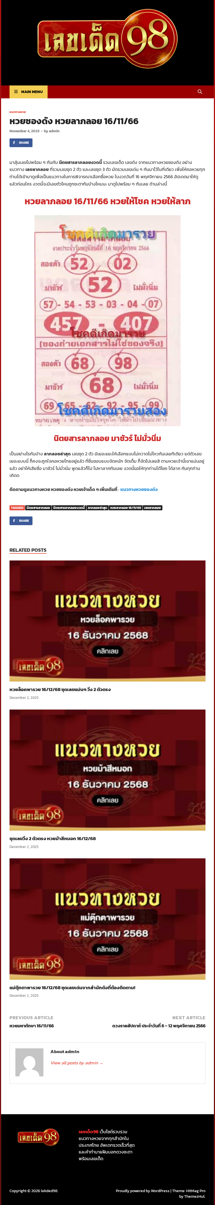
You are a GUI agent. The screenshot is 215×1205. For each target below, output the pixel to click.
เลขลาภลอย (152, 507)
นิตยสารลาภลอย (38, 507)
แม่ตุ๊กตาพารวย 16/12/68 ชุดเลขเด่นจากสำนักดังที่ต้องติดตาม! (72, 987)
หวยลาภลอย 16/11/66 (125, 507)
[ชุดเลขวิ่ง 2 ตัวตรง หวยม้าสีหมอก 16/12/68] (107, 771)
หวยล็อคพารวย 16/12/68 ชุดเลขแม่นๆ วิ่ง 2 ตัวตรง (60, 689)
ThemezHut (194, 1196)
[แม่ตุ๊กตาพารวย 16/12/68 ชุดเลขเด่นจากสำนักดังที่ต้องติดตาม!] (107, 920)
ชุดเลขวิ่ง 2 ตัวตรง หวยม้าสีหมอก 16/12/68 (53, 838)
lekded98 (49, 1191)
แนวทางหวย (18, 112)
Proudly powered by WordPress (143, 1191)
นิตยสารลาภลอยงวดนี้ (69, 507)
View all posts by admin (77, 1062)
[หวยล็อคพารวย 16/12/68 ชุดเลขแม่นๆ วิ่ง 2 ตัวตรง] (107, 623)
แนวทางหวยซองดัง (139, 489)
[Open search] (200, 92)
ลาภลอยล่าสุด (97, 507)
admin (54, 131)
